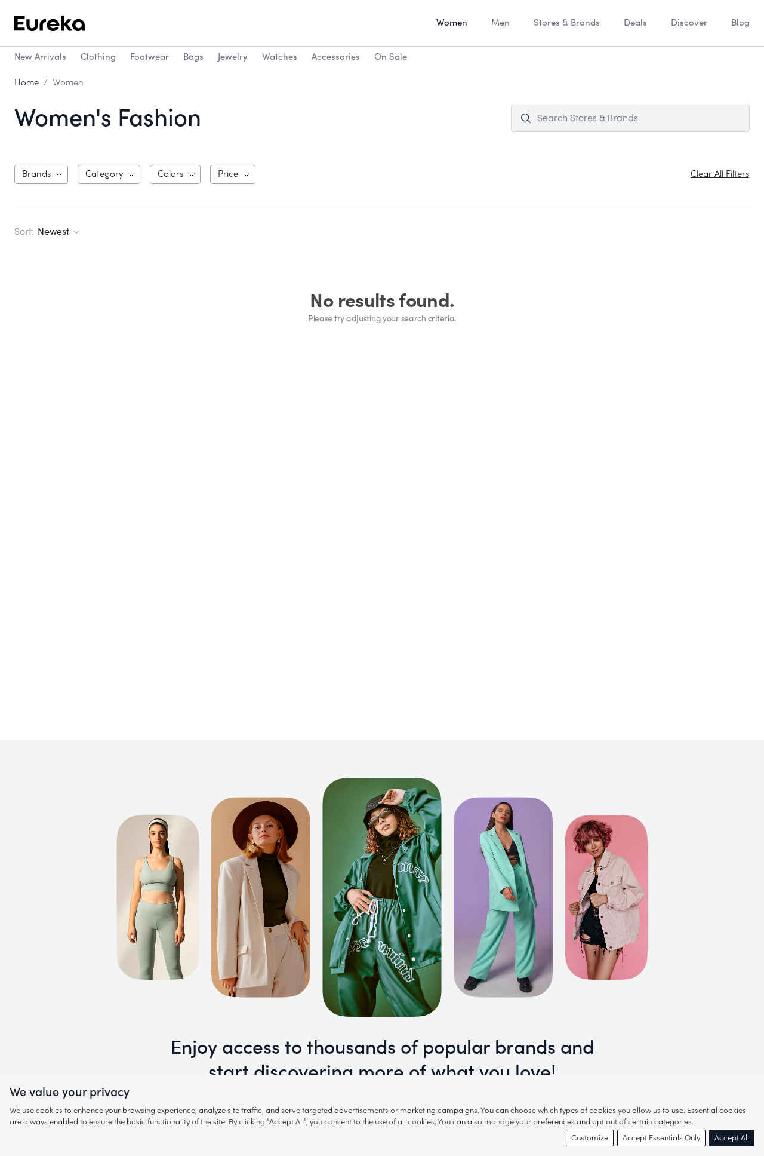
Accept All (731, 1137)
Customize (589, 1137)
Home (26, 82)
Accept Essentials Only (661, 1137)
